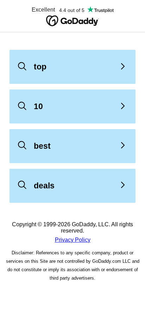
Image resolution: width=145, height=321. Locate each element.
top (40, 66)
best (42, 146)
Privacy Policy (72, 240)
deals (44, 185)
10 (38, 106)
